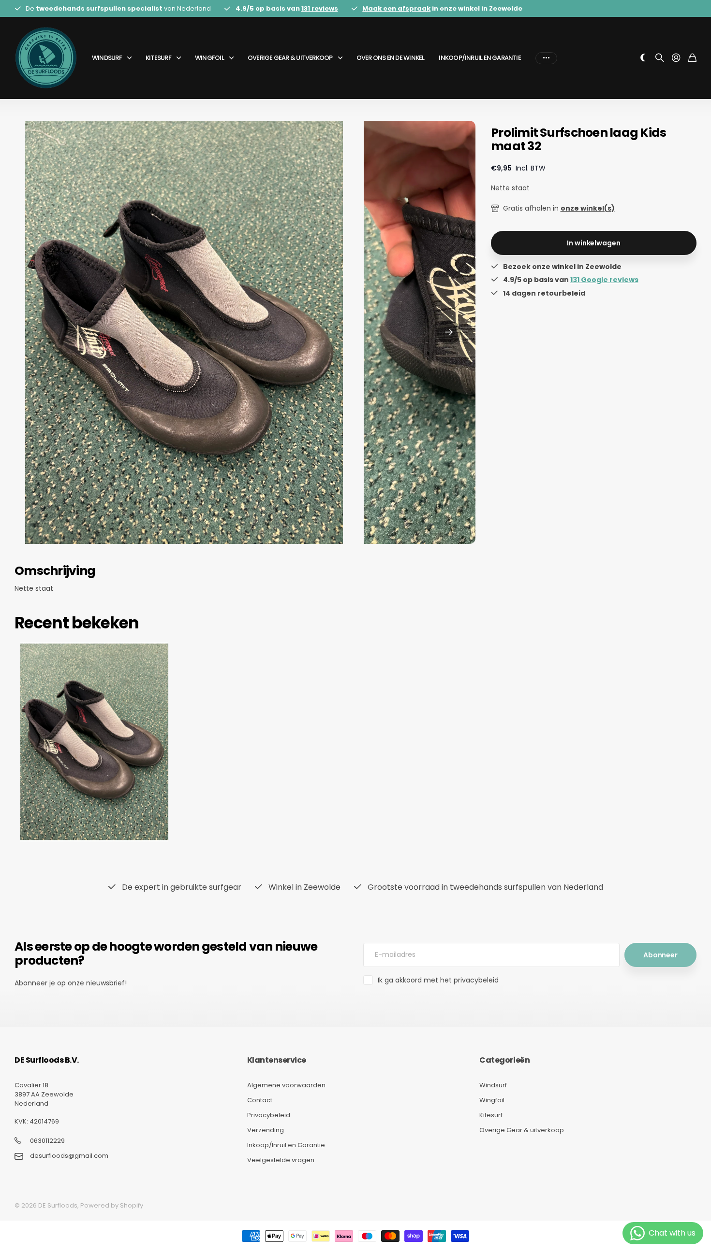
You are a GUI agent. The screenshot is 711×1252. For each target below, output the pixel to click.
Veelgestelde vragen (280, 1160)
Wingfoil (209, 57)
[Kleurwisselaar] (643, 58)
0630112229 (47, 1141)
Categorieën (504, 1060)
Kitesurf (158, 57)
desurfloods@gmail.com (69, 1156)
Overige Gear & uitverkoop (290, 57)
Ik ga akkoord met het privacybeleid (438, 980)
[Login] (676, 58)
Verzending (265, 1130)
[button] (449, 332)
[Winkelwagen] (692, 58)
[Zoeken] (659, 58)
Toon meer (546, 58)
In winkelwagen (593, 243)
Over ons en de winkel (390, 57)
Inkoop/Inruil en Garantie (480, 57)
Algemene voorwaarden (286, 1085)
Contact (259, 1100)
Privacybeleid (268, 1115)
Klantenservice (276, 1060)
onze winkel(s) (588, 208)
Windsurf (107, 57)
